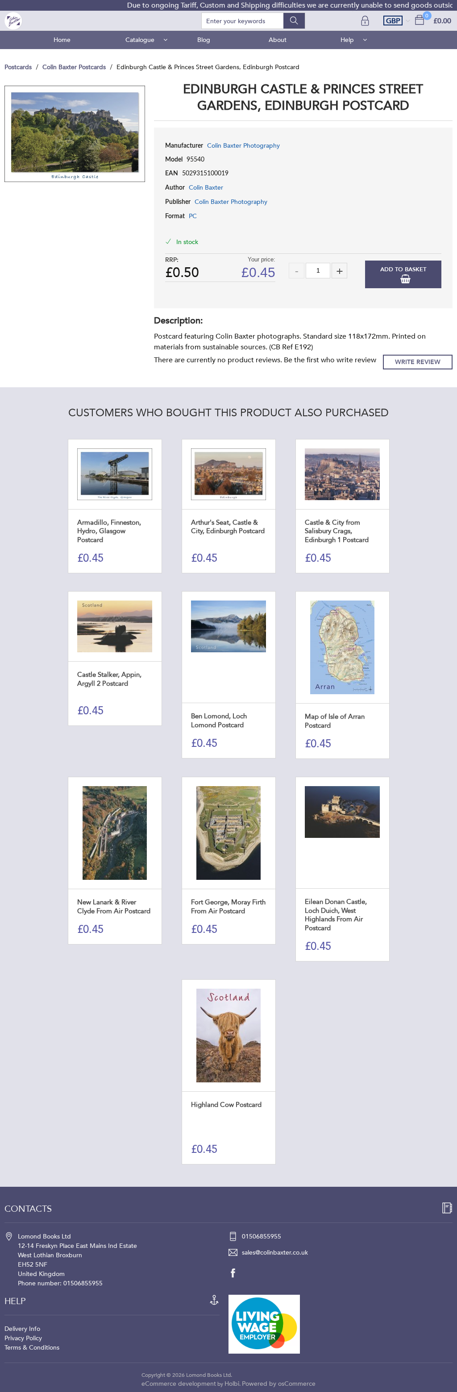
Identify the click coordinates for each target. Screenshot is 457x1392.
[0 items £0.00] (419, 19)
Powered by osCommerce (279, 1384)
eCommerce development (178, 1384)
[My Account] (366, 20)
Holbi (231, 1384)
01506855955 (261, 1236)
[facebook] (237, 1272)
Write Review (417, 362)
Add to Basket (403, 269)
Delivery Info (22, 1329)
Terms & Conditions (31, 1347)
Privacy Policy (23, 1338)
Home (62, 40)
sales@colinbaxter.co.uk (275, 1252)
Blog (203, 40)
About (278, 40)
